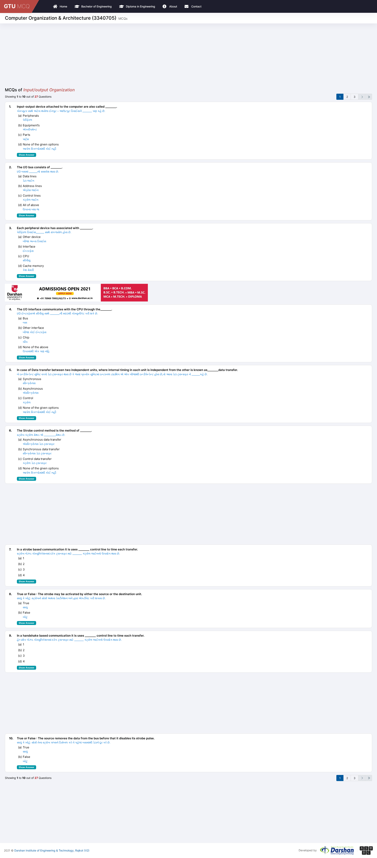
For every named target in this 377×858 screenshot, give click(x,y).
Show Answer (26, 154)
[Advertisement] (188, 57)
